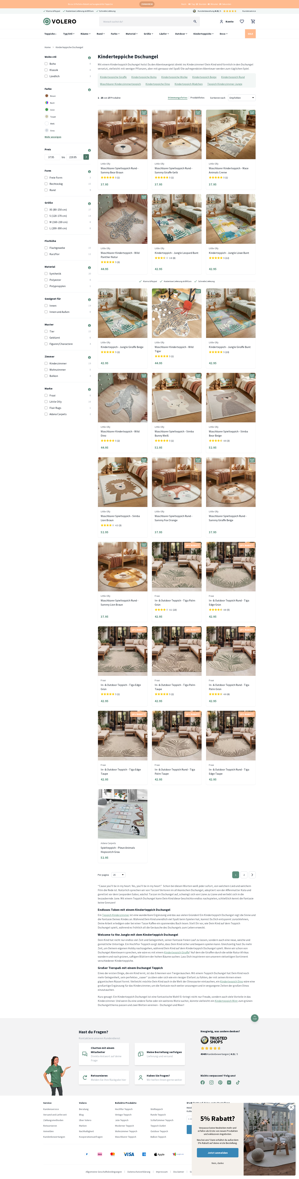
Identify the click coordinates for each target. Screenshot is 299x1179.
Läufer (163, 33)
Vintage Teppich (123, 1114)
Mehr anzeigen (53, 136)
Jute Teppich (121, 1120)
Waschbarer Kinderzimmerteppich (120, 84)
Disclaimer (178, 1171)
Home (48, 47)
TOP (255, 1019)
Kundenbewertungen (54, 1136)
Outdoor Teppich (159, 1131)
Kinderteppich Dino (231, 981)
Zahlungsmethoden (53, 1120)
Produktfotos (198, 97)
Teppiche (49, 33)
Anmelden (48, 1131)
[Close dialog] (291, 1107)
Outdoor (180, 33)
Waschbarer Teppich (125, 1136)
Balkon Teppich (158, 1136)
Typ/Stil (67, 33)
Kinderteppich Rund (233, 77)
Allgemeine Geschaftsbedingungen (104, 1171)
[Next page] (252, 874)
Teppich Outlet (158, 1125)
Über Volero (85, 1120)
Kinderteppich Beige (204, 77)
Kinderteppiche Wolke (174, 77)
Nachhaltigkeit (86, 1131)
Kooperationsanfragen (91, 1136)
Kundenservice (249, 11)
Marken (83, 1125)
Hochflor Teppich (124, 1109)
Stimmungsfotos (177, 97)
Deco (222, 33)
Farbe (114, 33)
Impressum (162, 1171)
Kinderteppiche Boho (144, 77)
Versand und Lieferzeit (55, 1114)
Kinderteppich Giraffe (176, 952)
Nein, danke (218, 1163)
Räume (84, 33)
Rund (100, 33)
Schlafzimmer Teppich (162, 1120)
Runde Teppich (158, 1114)
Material (130, 33)
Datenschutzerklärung (139, 1171)
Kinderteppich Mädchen (189, 84)
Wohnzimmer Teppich (126, 1131)
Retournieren (50, 1125)
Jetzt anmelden (218, 1152)
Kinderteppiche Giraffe (113, 77)
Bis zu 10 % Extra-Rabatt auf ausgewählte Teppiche (90, 4)
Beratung (84, 1109)
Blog (81, 1114)
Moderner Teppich (124, 1125)
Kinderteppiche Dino (158, 84)
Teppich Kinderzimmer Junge (224, 84)
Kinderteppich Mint (226, 1001)
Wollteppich (157, 1109)
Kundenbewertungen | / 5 (219, 1054)
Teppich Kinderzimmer (115, 915)
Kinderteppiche (202, 33)
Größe (147, 33)
